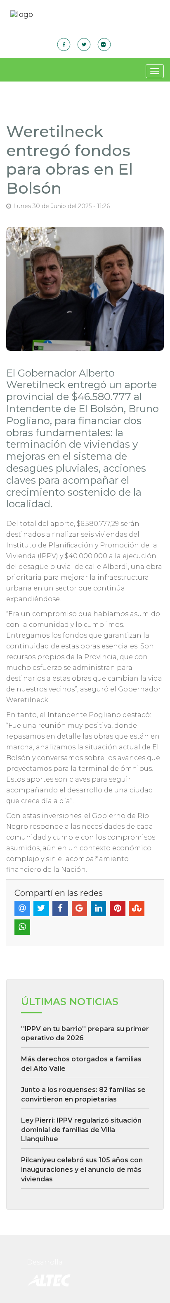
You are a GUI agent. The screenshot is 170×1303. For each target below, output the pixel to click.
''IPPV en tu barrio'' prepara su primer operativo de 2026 (85, 1033)
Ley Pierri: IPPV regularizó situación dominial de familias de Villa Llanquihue (81, 1129)
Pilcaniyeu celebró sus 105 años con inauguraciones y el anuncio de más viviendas (82, 1169)
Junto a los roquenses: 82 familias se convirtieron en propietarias (83, 1094)
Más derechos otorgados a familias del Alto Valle (81, 1064)
